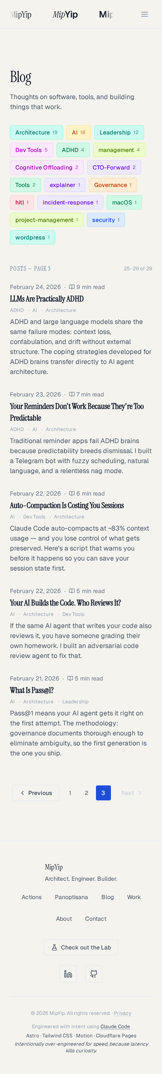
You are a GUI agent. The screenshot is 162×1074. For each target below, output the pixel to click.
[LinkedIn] (68, 974)
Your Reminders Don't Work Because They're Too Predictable (77, 412)
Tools (25, 185)
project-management (46, 220)
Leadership (119, 132)
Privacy (122, 1013)
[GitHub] (94, 974)
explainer (65, 185)
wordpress (32, 237)
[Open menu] (144, 14)
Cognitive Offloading (47, 167)
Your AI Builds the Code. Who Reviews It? (65, 602)
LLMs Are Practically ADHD (47, 298)
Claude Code (115, 1026)
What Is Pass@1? (32, 690)
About (64, 918)
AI (79, 132)
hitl (22, 202)
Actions (32, 897)
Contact (95, 918)
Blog (107, 897)
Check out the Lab (86, 947)
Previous (40, 793)
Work (134, 897)
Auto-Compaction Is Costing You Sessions (67, 505)
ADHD (73, 150)
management (119, 150)
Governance (113, 185)
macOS (124, 202)
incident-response (70, 202)
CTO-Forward (114, 167)
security (106, 220)
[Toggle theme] (130, 14)
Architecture (36, 132)
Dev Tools (31, 150)
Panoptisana (71, 897)
